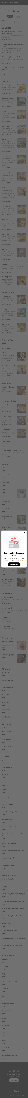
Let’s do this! (14, 564)
